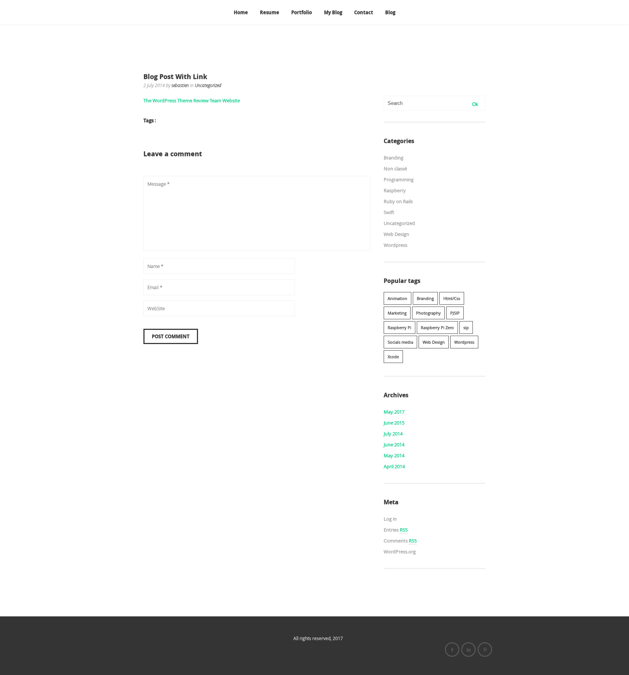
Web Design (396, 234)
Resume (269, 12)
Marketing (397, 313)
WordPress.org (400, 551)
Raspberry (395, 190)
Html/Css (451, 298)
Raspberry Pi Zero (437, 327)
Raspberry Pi (399, 327)
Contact (363, 12)
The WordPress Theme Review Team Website (191, 100)
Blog (390, 12)
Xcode (393, 356)
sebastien (180, 85)
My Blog (333, 12)
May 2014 (394, 455)
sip (466, 327)
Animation (397, 298)
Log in (390, 519)
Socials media (400, 342)
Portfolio (301, 12)
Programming (399, 179)
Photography (428, 313)
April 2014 (394, 466)
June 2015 (394, 422)
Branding (393, 157)
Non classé (395, 168)
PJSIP (455, 313)
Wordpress (395, 245)
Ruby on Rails (398, 201)
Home (241, 12)
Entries (396, 529)
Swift (389, 212)
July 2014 (393, 433)
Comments (400, 540)
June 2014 (394, 444)
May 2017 (394, 411)
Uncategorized (208, 85)
